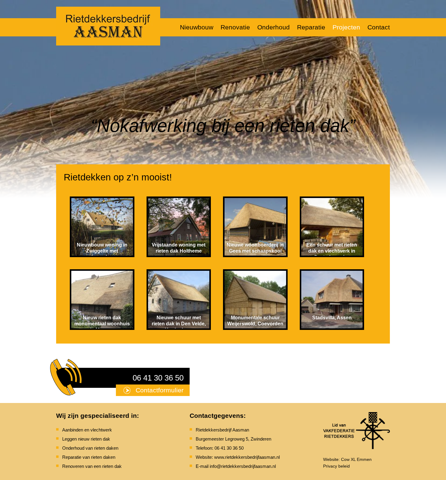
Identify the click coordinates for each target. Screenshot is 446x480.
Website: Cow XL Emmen (347, 459)
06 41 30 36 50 (158, 377)
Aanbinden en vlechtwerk (87, 429)
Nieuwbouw (196, 27)
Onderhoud (273, 27)
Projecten (346, 27)
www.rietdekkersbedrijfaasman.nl (247, 457)
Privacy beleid (336, 466)
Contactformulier (160, 390)
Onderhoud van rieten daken (90, 448)
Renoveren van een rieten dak (92, 466)
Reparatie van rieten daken (88, 457)
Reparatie (311, 27)
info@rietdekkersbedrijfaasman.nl (243, 466)
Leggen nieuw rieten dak (86, 438)
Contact (378, 27)
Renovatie (235, 27)
